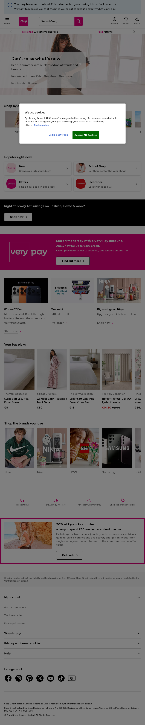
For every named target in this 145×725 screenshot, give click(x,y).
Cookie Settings (58, 135)
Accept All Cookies (85, 135)
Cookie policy (41, 125)
